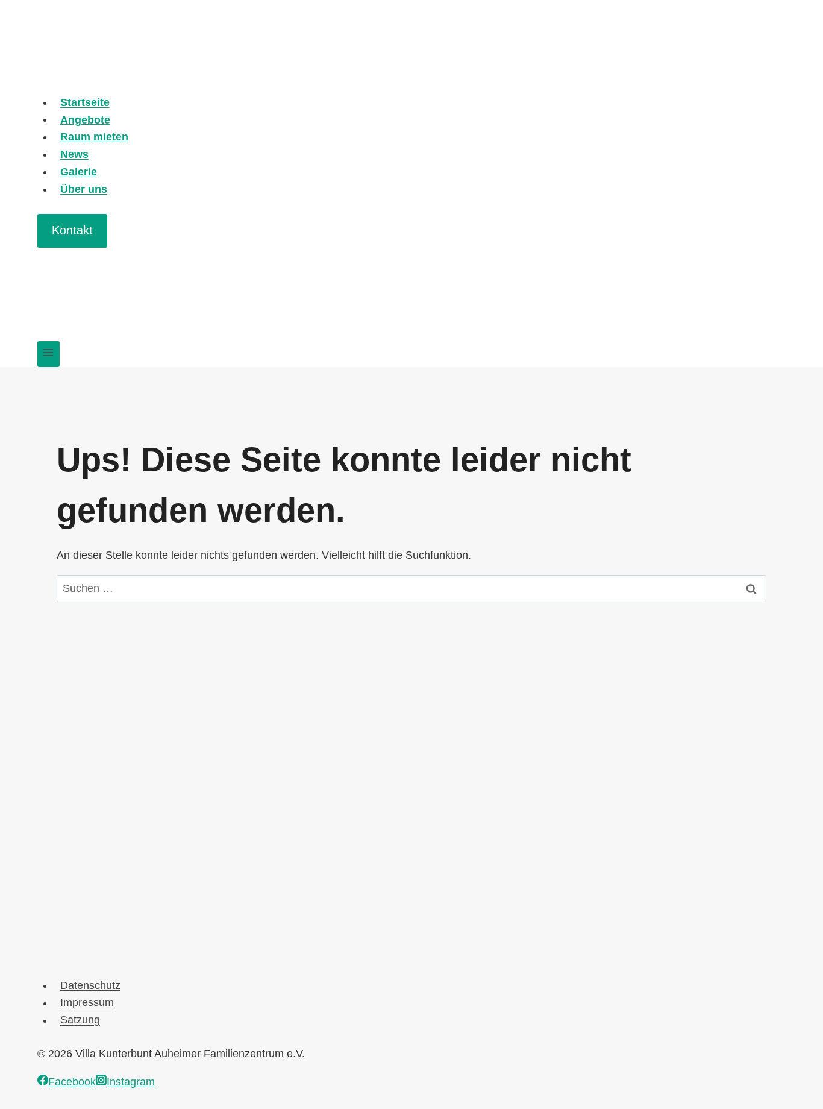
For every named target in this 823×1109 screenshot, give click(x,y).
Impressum (87, 1003)
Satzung (80, 1020)
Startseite (85, 102)
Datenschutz (90, 985)
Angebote (85, 119)
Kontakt (72, 230)
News (74, 154)
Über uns (83, 189)
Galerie (78, 172)
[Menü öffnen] (48, 354)
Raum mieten (94, 137)
